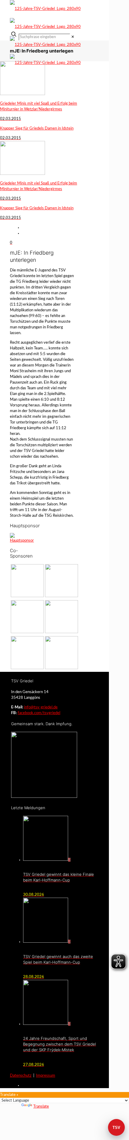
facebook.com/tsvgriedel (39, 713)
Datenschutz (21, 1076)
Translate (41, 1107)
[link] (72, 37)
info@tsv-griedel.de (41, 707)
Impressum (45, 1076)
